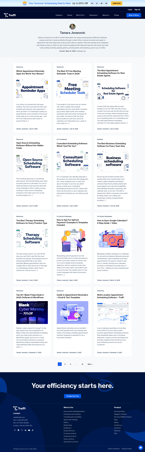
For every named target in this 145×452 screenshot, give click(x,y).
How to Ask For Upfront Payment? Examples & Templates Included (72, 222)
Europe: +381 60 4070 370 (22, 425)
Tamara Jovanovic (22, 129)
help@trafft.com (19, 417)
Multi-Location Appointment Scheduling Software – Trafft (110, 296)
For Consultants (62, 139)
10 (82, 364)
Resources (19, 67)
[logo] (10, 15)
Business (100, 139)
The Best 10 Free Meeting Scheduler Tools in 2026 (69, 72)
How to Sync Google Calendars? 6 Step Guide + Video (112, 221)
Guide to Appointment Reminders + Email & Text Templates (72, 296)
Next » (90, 364)
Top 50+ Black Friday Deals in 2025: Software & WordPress (30, 296)
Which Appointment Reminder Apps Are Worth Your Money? (30, 72)
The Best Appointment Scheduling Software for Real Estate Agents (111, 73)
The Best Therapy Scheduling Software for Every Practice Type (31, 221)
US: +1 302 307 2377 (20, 420)
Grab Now (117, 3)
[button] (14, 430)
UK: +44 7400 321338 (21, 423)
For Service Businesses (64, 216)
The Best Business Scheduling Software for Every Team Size (111, 144)
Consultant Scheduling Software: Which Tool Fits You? (72, 144)
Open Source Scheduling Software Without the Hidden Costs (30, 145)
